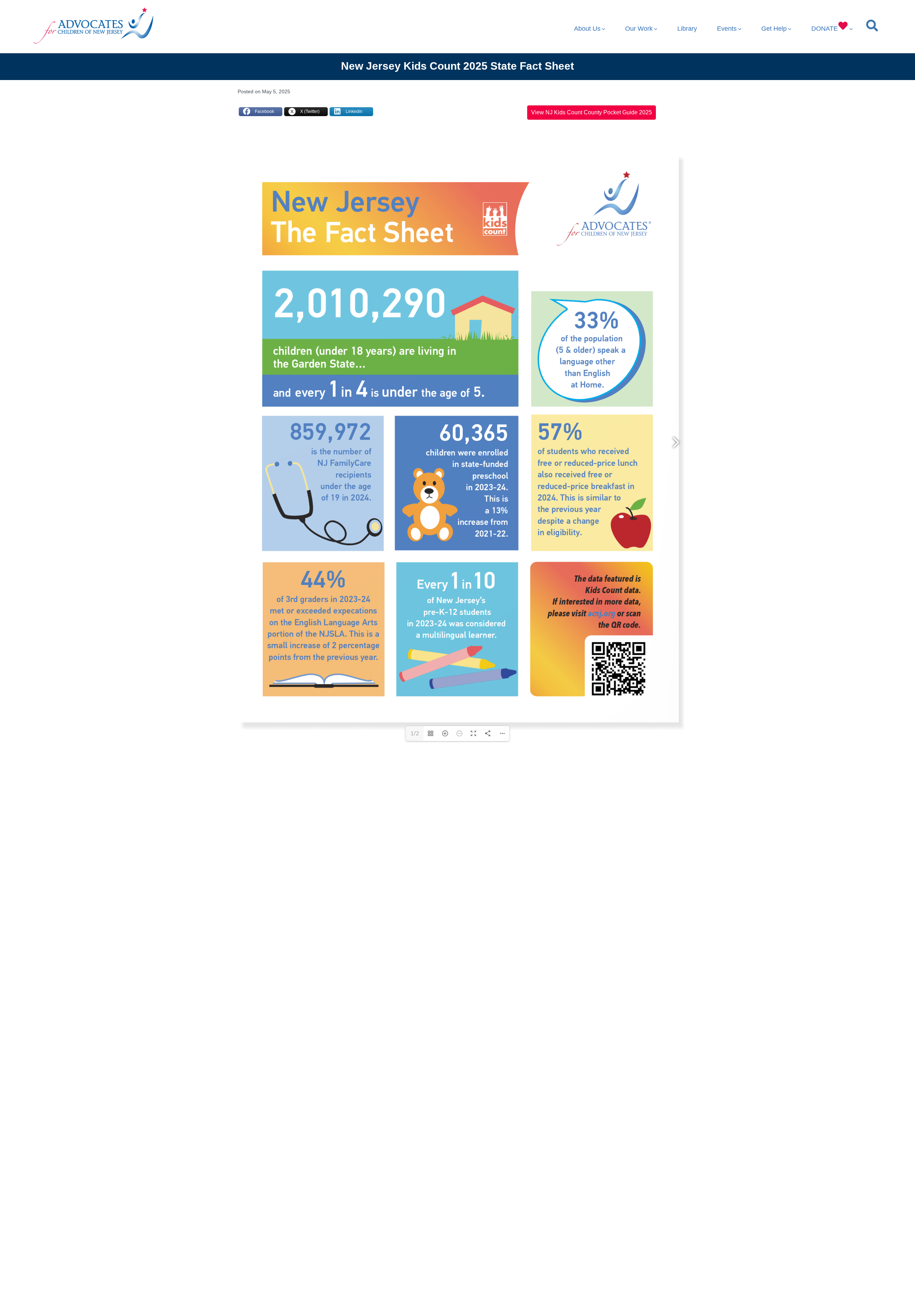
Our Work (639, 28)
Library (687, 28)
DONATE (824, 28)
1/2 (414, 733)
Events (727, 28)
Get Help (774, 28)
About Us (587, 28)
